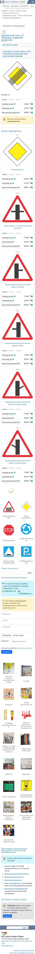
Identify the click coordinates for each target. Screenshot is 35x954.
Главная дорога (17, 169)
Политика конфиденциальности (21, 953)
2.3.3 (17, 311)
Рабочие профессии (12, 883)
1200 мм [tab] (18, 100)
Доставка (15, 6)
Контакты (24, 6)
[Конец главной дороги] (17, 76)
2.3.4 (17, 369)
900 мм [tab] (11, 100)
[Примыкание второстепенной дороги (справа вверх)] (17, 385)
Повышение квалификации (16, 889)
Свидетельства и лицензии (23, 950)
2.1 (17, 135)
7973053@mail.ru (25, 593)
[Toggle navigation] (4, 32)
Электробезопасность (13, 880)
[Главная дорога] (17, 151)
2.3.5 (17, 428)
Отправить (6, 652)
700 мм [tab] (4, 100)
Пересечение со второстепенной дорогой (17, 227)
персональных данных (24, 648)
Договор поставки (10, 45)
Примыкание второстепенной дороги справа (17, 285)
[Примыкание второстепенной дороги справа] (17, 267)
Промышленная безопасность (16, 874)
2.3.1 (17, 193)
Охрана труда (10, 866)
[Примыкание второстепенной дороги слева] (17, 326)
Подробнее (7, 916)
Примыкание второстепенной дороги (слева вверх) (17, 461)
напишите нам (13, 121)
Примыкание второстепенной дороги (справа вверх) (17, 403)
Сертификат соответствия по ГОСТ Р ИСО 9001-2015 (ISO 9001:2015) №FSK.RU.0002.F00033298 (17, 53)
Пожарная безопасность (14, 877)
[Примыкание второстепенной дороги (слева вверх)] (17, 443)
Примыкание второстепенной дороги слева (17, 344)
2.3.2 (17, 252)
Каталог (6, 6)
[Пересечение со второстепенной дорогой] (17, 208)
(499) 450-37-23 (10, 591)
